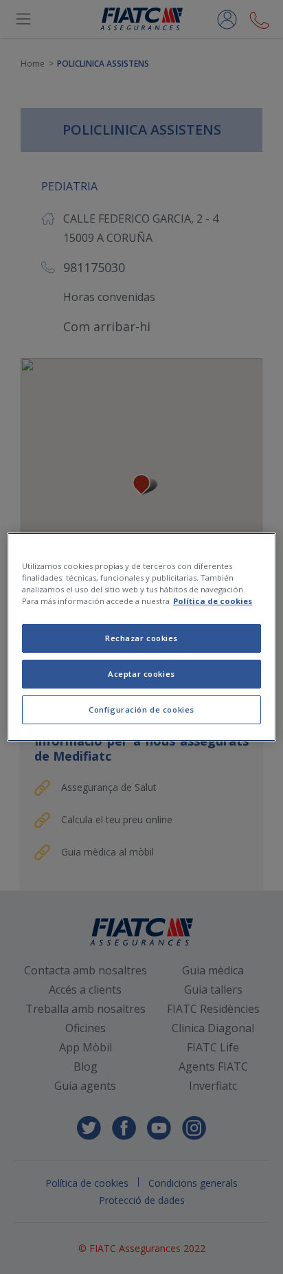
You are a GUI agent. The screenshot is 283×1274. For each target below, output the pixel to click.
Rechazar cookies (141, 638)
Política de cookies (212, 601)
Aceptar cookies (141, 674)
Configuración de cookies (141, 709)
